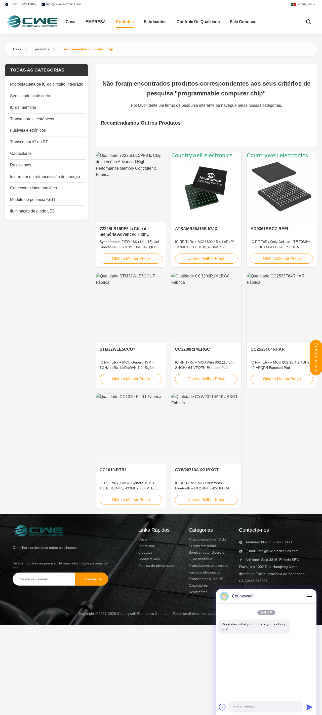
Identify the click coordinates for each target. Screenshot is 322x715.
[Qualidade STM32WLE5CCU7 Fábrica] (131, 308)
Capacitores (198, 585)
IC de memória (200, 559)
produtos (42, 49)
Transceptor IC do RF (206, 579)
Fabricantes (155, 22)
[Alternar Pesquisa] (308, 21)
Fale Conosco (243, 22)
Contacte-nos (316, 358)
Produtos (125, 22)
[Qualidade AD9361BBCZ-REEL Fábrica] (282, 187)
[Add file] (222, 706)
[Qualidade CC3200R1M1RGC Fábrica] (206, 308)
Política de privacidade (156, 565)
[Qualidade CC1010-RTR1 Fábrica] (131, 428)
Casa (70, 22)
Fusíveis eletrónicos (204, 572)
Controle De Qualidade (198, 22)
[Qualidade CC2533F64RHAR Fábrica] (282, 308)
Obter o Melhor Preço (131, 258)
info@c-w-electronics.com (64, 4)
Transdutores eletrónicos (208, 565)
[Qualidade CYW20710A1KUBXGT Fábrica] (206, 428)
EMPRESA (96, 22)
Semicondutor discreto (206, 552)
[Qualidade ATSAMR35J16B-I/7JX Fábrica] (206, 187)
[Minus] (309, 596)
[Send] (309, 706)
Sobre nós (146, 546)
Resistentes (198, 592)
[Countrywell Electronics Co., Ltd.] (32, 21)
